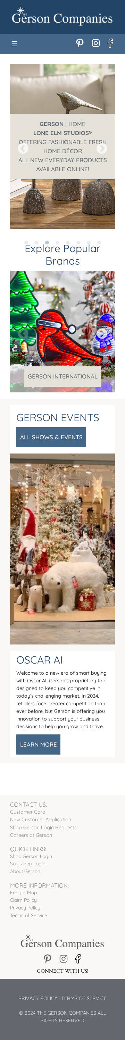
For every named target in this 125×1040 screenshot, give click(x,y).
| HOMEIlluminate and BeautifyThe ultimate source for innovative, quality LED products (63, 146)
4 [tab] (57, 234)
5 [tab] (67, 234)
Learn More (38, 744)
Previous (20, 146)
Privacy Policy (37, 998)
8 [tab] (98, 234)
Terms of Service (84, 998)
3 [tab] (46, 234)
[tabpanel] (62, 146)
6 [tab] (78, 234)
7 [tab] (88, 234)
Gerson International (63, 376)
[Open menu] (14, 44)
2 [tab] (36, 234)
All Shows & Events (51, 437)
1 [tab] (26, 234)
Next (99, 146)
